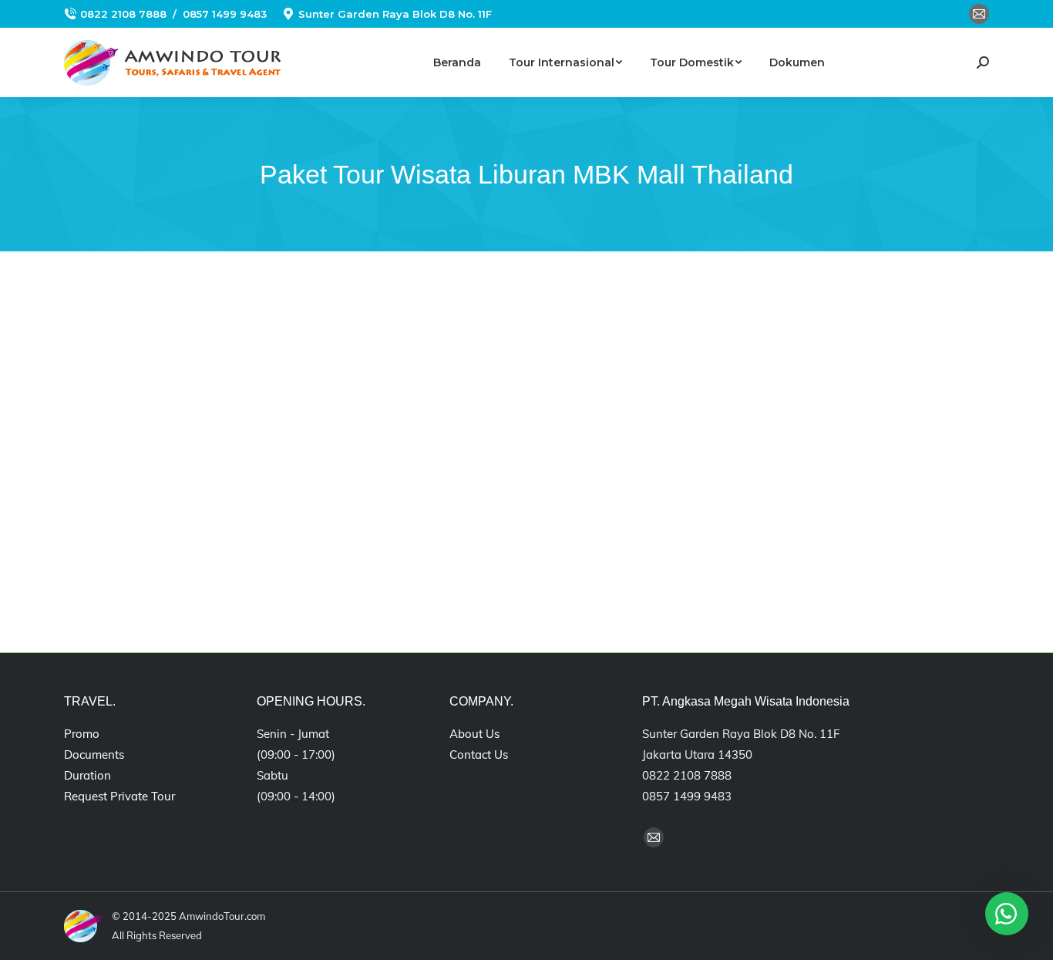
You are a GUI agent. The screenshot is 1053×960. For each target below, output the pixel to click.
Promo (81, 733)
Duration (87, 775)
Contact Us (478, 754)
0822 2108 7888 (123, 14)
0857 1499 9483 (225, 14)
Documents (94, 754)
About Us (474, 733)
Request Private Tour (119, 796)
